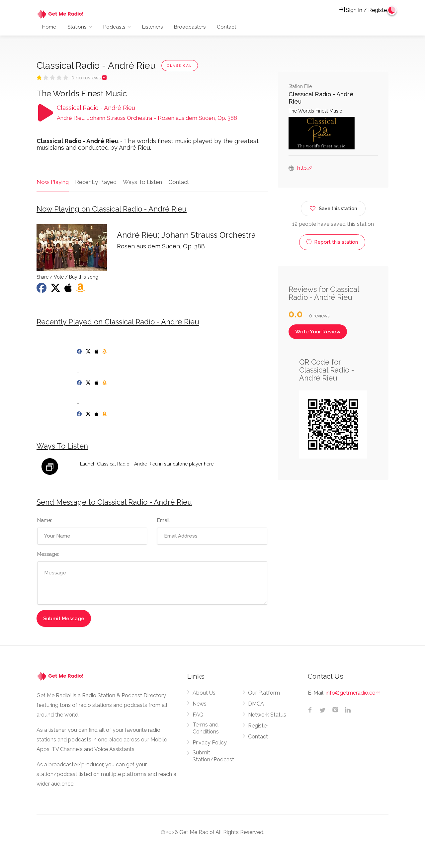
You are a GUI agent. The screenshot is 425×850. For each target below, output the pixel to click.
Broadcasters (190, 27)
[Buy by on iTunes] (97, 352)
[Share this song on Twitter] (56, 290)
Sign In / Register (366, 10)
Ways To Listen (142, 182)
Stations (76, 27)
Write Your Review (317, 332)
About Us (204, 693)
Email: (164, 520)
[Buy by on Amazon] (105, 352)
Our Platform (264, 693)
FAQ (198, 715)
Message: (48, 554)
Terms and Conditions (206, 728)
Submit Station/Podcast (213, 756)
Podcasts (114, 27)
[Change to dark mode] (392, 10)
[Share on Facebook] (42, 290)
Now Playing (53, 182)
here (208, 464)
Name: (44, 520)
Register (258, 725)
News (200, 704)
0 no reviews (86, 78)
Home (49, 27)
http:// (304, 168)
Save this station (338, 208)
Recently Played (96, 182)
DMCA (256, 704)
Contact (226, 27)
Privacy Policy (210, 742)
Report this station (335, 242)
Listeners (152, 27)
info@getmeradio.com (353, 693)
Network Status (267, 715)
